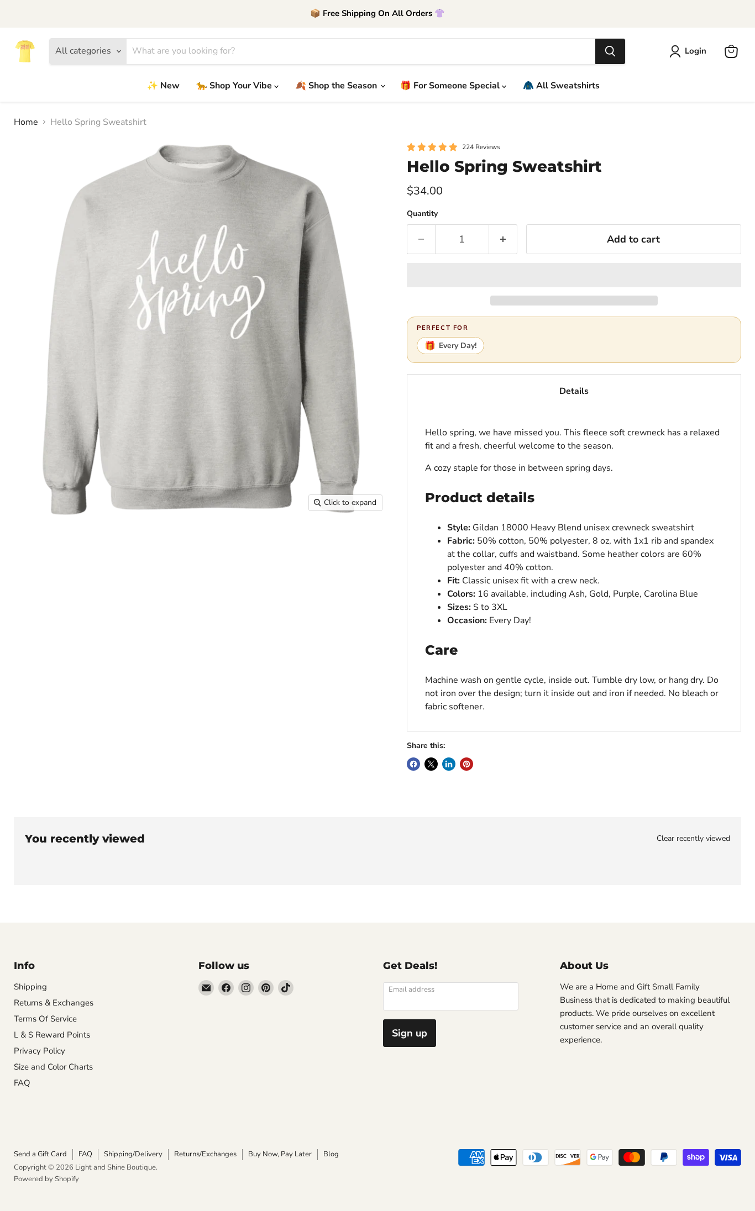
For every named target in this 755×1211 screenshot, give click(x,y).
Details (574, 391)
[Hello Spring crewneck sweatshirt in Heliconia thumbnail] (222, 596)
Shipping (30, 986)
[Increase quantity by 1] (503, 239)
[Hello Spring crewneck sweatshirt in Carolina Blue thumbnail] (222, 643)
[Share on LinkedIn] (448, 764)
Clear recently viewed (693, 838)
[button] (574, 275)
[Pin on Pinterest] (466, 764)
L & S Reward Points (52, 1034)
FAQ (22, 1082)
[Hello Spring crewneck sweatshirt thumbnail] (34, 549)
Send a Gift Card (40, 1154)
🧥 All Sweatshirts (561, 86)
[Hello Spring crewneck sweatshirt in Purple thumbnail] (175, 643)
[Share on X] (431, 764)
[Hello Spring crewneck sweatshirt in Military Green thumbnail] (81, 596)
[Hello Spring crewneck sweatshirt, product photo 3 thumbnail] (128, 549)
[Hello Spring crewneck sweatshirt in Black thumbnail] (222, 549)
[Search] (610, 51)
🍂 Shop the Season (337, 86)
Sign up (409, 1033)
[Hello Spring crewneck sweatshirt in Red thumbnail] (34, 596)
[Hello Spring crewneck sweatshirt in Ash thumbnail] (81, 643)
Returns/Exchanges (205, 1154)
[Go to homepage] (25, 51)
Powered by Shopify (46, 1179)
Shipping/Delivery (133, 1154)
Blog (331, 1154)
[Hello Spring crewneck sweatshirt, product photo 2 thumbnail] (81, 549)
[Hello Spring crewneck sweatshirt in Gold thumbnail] (128, 643)
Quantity (422, 213)
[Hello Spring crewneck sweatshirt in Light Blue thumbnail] (175, 596)
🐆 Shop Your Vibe (235, 86)
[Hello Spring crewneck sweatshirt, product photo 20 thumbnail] (269, 643)
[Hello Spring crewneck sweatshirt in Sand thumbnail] (175, 549)
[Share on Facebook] (413, 764)
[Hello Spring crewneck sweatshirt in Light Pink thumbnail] (269, 596)
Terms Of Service (45, 1018)
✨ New (163, 86)
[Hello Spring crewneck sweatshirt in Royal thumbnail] (34, 643)
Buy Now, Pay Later (280, 1154)
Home (26, 122)
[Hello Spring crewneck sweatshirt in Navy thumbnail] (316, 549)
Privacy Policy (39, 1050)
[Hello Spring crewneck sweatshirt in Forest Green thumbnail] (316, 596)
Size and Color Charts (53, 1066)
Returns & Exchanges (53, 1002)
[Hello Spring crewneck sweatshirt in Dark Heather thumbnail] (128, 596)
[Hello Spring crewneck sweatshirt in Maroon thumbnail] (269, 549)
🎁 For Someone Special (451, 86)
